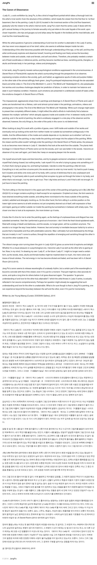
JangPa (6, 2)
